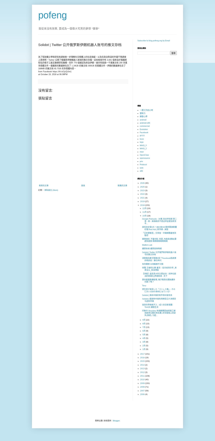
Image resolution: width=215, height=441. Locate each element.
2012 (142, 372)
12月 (144, 208)
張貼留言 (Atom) (51, 190)
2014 (142, 365)
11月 (144, 212)
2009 (142, 383)
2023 (142, 190)
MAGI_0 (143, 145)
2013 (142, 369)
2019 (142, 201)
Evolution (144, 129)
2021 (142, 198)
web (141, 168)
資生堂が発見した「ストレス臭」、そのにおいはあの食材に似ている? (158, 290)
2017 (142, 354)
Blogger (116, 421)
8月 (144, 324)
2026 (142, 183)
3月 (144, 342)
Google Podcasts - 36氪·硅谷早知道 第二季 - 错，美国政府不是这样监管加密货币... (159, 221)
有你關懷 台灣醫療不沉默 (152, 264)
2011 (142, 376)
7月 (144, 327)
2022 (142, 194)
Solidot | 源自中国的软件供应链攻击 (157, 295)
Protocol (143, 164)
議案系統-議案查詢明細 (152, 249)
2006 (142, 394)
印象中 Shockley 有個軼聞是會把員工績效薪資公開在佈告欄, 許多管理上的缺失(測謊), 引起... (159, 313)
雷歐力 (142, 113)
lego (142, 142)
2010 (142, 379)
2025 (142, 187)
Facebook (144, 132)
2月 (144, 346)
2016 (142, 358)
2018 (142, 205)
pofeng (52, 15)
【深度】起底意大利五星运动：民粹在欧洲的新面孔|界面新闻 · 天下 (159, 275)
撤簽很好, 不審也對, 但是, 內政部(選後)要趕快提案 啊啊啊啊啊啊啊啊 (159, 240)
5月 (144, 335)
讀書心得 (143, 116)
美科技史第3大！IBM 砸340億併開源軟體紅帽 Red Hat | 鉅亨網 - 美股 (159, 228)
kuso (142, 139)
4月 (144, 338)
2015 (142, 361)
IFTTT (142, 136)
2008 (142, 387)
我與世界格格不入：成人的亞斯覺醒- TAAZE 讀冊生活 (157, 306)
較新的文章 (43, 186)
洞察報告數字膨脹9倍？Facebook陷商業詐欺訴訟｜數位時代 (159, 259)
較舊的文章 (122, 186)
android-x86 (145, 123)
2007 (142, 391)
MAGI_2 (143, 148)
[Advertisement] (83, 176)
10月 (144, 216)
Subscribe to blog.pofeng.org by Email (153, 41)
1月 (144, 349)
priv (141, 161)
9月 (144, 320)
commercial (145, 126)
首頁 (83, 186)
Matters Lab (147, 245)
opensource (145, 158)
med (142, 152)
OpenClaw (144, 155)
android (143, 120)
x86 (141, 171)
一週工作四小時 (146, 110)
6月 (144, 331)
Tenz (144, 286)
